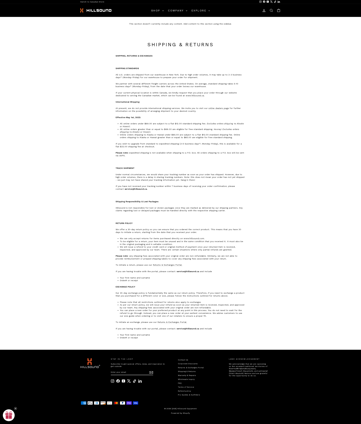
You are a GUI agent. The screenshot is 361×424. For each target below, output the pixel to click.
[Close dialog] (231, 186)
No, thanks (208, 248)
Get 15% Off (208, 239)
